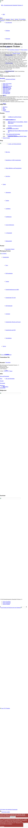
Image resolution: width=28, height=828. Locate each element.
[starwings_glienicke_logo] (10, 22)
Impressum (2, 385)
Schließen (2, 826)
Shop (1, 378)
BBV (4, 108)
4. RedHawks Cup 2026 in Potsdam (14, 116)
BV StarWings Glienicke (13, 49)
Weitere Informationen (5, 816)
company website (16, 53)
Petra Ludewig (24, 49)
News (1, 18)
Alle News (5, 107)
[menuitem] (15, 139)
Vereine (4, 109)
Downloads (2, 383)
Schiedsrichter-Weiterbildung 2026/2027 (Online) (17, 136)
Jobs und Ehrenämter (4, 376)
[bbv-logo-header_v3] (11, 5)
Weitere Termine (6, 137)
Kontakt (1, 380)
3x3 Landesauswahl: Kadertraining (13, 134)
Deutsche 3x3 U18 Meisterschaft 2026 (15, 125)
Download (2, 78)
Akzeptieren (12, 816)
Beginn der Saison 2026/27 (11, 119)
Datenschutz (2, 387)
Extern (4, 110)
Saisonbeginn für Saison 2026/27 (12, 128)
